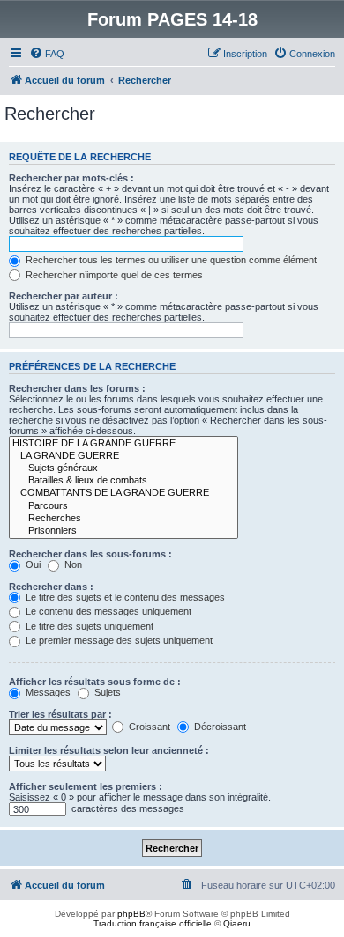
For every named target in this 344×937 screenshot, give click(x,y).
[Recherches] (123, 519)
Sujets (106, 692)
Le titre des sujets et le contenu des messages (124, 597)
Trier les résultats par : (60, 714)
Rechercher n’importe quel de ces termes (113, 274)
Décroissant (218, 726)
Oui (32, 564)
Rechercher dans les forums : (77, 388)
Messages (47, 692)
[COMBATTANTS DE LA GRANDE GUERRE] (123, 493)
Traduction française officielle (152, 923)
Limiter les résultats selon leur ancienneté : (109, 750)
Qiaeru (237, 923)
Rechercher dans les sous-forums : (90, 554)
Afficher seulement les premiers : (85, 786)
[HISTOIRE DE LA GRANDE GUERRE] (123, 444)
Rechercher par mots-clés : (71, 178)
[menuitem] (46, 53)
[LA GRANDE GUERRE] (123, 456)
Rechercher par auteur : (63, 296)
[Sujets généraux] (123, 468)
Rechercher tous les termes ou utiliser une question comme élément (170, 260)
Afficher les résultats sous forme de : (95, 681)
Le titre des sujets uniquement (88, 626)
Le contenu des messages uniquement (107, 611)
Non (72, 564)
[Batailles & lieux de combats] (123, 481)
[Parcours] (123, 506)
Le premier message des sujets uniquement (118, 640)
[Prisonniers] (123, 531)
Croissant (148, 726)
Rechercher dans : (51, 586)
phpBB (131, 914)
